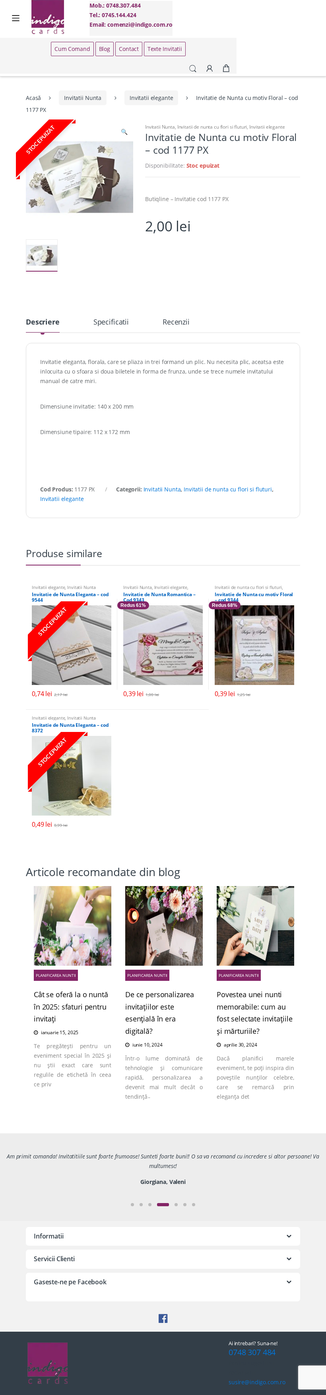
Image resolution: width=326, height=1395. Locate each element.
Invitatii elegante (151, 98)
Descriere (43, 322)
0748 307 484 (252, 1352)
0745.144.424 (119, 15)
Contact (129, 49)
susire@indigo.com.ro (257, 1382)
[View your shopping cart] (226, 68)
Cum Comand (72, 49)
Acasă (33, 98)
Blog (104, 49)
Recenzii (176, 322)
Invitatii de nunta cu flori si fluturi (212, 126)
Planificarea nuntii (56, 975)
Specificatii (111, 322)
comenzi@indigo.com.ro (140, 24)
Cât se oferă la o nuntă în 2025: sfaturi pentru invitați (71, 1007)
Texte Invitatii (164, 49)
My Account (209, 69)
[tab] (43, 325)
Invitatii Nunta (82, 98)
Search (192, 69)
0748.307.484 (123, 5)
